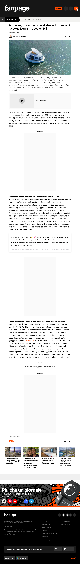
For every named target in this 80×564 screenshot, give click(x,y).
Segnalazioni (46, 524)
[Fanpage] (11, 515)
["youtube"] (15, 501)
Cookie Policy (46, 530)
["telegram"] (31, 501)
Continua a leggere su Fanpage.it (40, 366)
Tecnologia (26, 19)
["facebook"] (26, 501)
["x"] (20, 501)
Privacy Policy (46, 527)
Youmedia (45, 521)
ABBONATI (58, 8)
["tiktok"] (4, 501)
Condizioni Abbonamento (49, 533)
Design (34, 19)
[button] (69, 36)
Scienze (40, 19)
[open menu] (2, 19)
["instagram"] (9, 501)
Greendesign (12, 436)
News (18, 436)
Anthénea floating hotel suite (30, 249)
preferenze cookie (47, 540)
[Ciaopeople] (71, 559)
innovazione (12, 19)
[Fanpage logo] (16, 8)
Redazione (45, 537)
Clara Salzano (23, 36)
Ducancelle (30, 341)
